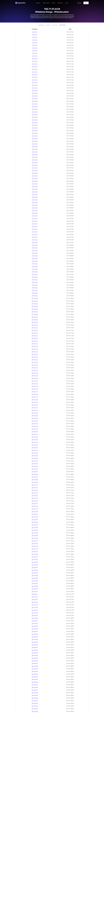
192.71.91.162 (35, 463)
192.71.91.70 (34, 218)
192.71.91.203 (35, 572)
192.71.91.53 (34, 173)
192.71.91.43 (34, 146)
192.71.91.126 (35, 367)
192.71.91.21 (34, 88)
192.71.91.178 (35, 506)
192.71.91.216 (35, 607)
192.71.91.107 (35, 317)
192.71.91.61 (34, 194)
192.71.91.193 (35, 546)
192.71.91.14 (34, 69)
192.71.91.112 (35, 330)
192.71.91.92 (34, 277)
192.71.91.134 (35, 389)
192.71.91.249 (35, 695)
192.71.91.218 (35, 612)
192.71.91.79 (34, 242)
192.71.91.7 (34, 50)
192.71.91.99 (34, 295)
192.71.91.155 (35, 445)
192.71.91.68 (34, 213)
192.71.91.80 (34, 245)
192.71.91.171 (35, 487)
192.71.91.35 (34, 125)
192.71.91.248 (35, 692)
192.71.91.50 (34, 165)
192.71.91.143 (35, 413)
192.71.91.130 (35, 378)
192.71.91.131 (35, 381)
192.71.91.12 (34, 64)
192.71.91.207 (35, 583)
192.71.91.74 (34, 229)
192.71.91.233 (35, 652)
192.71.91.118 (35, 346)
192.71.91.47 (34, 157)
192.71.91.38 (34, 133)
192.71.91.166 (35, 474)
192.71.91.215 (35, 604)
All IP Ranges (41, 25)
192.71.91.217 (35, 610)
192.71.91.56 (34, 181)
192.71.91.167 (35, 477)
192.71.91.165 (35, 471)
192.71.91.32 (34, 117)
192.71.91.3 (34, 40)
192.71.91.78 (34, 239)
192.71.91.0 (34, 32)
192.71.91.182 (35, 517)
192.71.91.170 (35, 485)
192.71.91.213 (35, 599)
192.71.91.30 (34, 112)
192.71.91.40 (34, 138)
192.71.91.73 (34, 226)
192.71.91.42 (34, 144)
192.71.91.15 (34, 72)
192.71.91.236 (35, 660)
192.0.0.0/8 (48, 25)
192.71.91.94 (34, 282)
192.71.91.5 (34, 45)
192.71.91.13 (34, 66)
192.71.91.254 (35, 708)
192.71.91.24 (34, 96)
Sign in (86, 3)
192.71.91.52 (34, 170)
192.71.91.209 (35, 588)
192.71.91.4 (34, 42)
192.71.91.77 (34, 237)
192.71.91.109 (35, 322)
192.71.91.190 (35, 538)
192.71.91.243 (35, 679)
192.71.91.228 (35, 639)
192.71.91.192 (35, 543)
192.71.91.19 (34, 82)
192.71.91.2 (34, 37)
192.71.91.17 (34, 77)
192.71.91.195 (35, 551)
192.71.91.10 (34, 58)
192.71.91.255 (35, 711)
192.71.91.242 (35, 676)
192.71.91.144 (35, 415)
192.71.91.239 (35, 668)
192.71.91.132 (35, 383)
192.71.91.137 (35, 397)
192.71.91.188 (35, 533)
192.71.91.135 (35, 391)
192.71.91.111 (35, 327)
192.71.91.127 (35, 370)
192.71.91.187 (35, 530)
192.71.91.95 (34, 285)
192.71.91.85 (34, 258)
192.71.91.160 (35, 458)
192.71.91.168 (35, 479)
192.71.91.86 (34, 261)
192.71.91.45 (34, 152)
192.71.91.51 (34, 168)
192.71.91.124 (35, 362)
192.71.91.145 (35, 418)
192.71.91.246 (35, 687)
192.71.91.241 (35, 674)
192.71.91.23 (34, 93)
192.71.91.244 (35, 682)
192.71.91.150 (35, 431)
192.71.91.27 (34, 104)
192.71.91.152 (35, 437)
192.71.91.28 (34, 106)
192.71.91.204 (35, 575)
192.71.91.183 (35, 519)
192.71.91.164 (35, 469)
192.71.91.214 (35, 602)
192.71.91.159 (35, 455)
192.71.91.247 (35, 690)
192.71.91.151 (35, 434)
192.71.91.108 (35, 319)
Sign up (79, 3)
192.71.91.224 (35, 628)
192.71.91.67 (34, 210)
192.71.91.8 (34, 53)
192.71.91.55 (34, 178)
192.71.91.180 (35, 511)
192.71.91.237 (35, 663)
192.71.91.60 (34, 191)
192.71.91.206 (35, 580)
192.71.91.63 (34, 199)
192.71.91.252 (35, 703)
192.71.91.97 (34, 290)
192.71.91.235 (35, 658)
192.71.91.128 (35, 373)
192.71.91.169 (35, 482)
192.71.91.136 (35, 394)
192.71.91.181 (35, 514)
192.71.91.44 (34, 149)
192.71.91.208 (35, 586)
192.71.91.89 (34, 269)
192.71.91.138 (35, 399)
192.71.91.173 (35, 493)
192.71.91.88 (34, 266)
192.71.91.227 (35, 636)
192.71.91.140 (35, 405)
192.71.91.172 (35, 490)
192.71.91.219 (35, 615)
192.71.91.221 (35, 620)
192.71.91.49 (34, 162)
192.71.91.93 (34, 279)
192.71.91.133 (35, 386)
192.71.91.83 (34, 253)
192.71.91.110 (35, 325)
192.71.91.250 (35, 698)
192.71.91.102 (35, 303)
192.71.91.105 (35, 311)
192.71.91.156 (35, 447)
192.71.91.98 (34, 293)
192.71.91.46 (34, 154)
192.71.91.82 (34, 250)
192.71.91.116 (35, 341)
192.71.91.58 (34, 186)
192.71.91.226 (35, 634)
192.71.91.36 (34, 128)
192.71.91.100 (35, 298)
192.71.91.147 (35, 423)
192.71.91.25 (34, 98)
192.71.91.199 (35, 562)
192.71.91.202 (35, 570)
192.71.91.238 (35, 666)
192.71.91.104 (35, 309)
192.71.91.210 (35, 591)
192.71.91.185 (35, 525)
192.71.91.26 (34, 101)
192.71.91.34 (34, 122)
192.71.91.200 (35, 565)
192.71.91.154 (35, 442)
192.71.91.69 (34, 215)
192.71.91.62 (34, 197)
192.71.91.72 (34, 223)
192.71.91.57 (34, 184)
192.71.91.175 (35, 498)
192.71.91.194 (35, 549)
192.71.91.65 (34, 205)
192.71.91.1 (34, 34)
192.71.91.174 (35, 495)
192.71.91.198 (35, 559)
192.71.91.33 (34, 120)
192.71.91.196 (35, 554)
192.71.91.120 (35, 351)
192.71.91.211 (35, 594)
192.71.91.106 (35, 314)
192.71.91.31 (34, 114)
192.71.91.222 (35, 623)
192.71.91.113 (35, 333)
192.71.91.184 (35, 522)
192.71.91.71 (34, 221)
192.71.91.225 (35, 631)
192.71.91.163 (35, 466)
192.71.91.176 (35, 501)
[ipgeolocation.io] (20, 3)
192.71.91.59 (34, 189)
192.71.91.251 (35, 700)
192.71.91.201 (35, 567)
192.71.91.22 (34, 90)
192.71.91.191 (35, 541)
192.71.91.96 (34, 287)
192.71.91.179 (35, 509)
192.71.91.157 (35, 450)
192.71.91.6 (34, 48)
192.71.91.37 (34, 130)
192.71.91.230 (35, 644)
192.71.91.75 (34, 231)
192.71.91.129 (35, 375)
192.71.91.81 (34, 247)
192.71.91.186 (35, 527)
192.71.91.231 (35, 647)
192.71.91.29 (34, 109)
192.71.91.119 (35, 349)
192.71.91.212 (35, 596)
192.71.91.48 (34, 160)
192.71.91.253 (35, 706)
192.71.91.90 (34, 271)
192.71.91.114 (35, 335)
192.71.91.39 (34, 136)
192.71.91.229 (35, 642)
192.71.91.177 (35, 503)
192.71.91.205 (35, 578)
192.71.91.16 (34, 74)
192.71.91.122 (35, 357)
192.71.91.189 (35, 535)
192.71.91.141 (35, 407)
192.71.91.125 (35, 365)
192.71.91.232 (35, 650)
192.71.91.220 (35, 618)
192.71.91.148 (35, 426)
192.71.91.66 (34, 207)
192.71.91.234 (35, 655)
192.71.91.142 (35, 410)
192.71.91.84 (34, 255)
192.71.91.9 (34, 56)
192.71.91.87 (34, 263)
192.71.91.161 (35, 461)
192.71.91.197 (35, 557)
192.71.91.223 (35, 626)
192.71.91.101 (35, 301)
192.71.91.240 (35, 671)
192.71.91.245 (35, 684)
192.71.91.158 (35, 453)
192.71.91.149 (35, 429)
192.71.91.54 (34, 176)
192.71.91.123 (35, 359)
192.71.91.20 (34, 85)
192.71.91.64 (34, 202)
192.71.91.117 (35, 343)
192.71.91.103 (35, 306)
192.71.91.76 (34, 234)
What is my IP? (46, 3)
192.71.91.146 (35, 421)
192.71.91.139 (35, 402)
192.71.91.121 (35, 354)
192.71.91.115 (35, 338)
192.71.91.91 (34, 274)
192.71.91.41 (34, 141)
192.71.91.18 (34, 80)
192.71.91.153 (35, 439)
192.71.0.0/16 (55, 25)
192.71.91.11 (34, 61)
